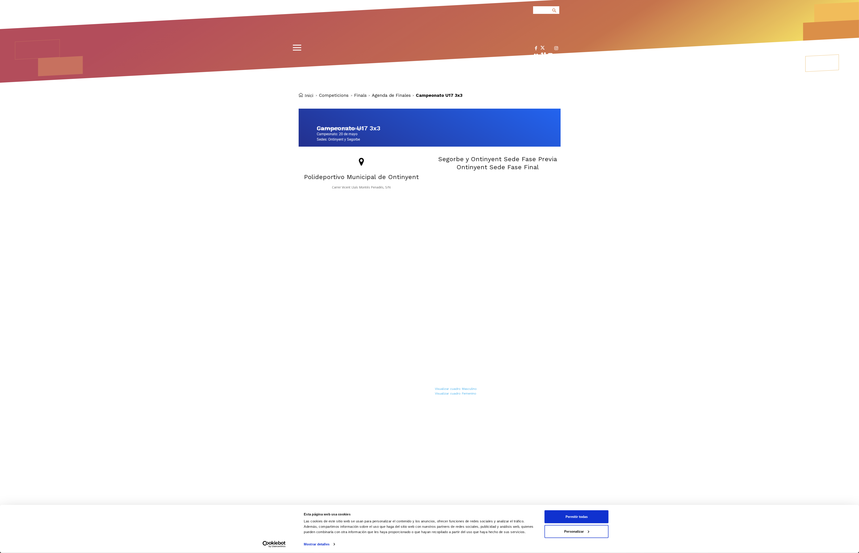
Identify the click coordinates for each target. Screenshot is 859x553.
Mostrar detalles (317, 544)
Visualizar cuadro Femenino (455, 393)
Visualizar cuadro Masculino (456, 388)
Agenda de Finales (391, 95)
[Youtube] (550, 55)
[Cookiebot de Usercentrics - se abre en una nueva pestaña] (274, 544)
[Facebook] (536, 49)
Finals (360, 95)
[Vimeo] (543, 55)
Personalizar (574, 531)
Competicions (334, 95)
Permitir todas (577, 517)
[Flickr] (536, 55)
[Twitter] (542, 48)
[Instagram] (556, 49)
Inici (309, 95)
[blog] (549, 34)
